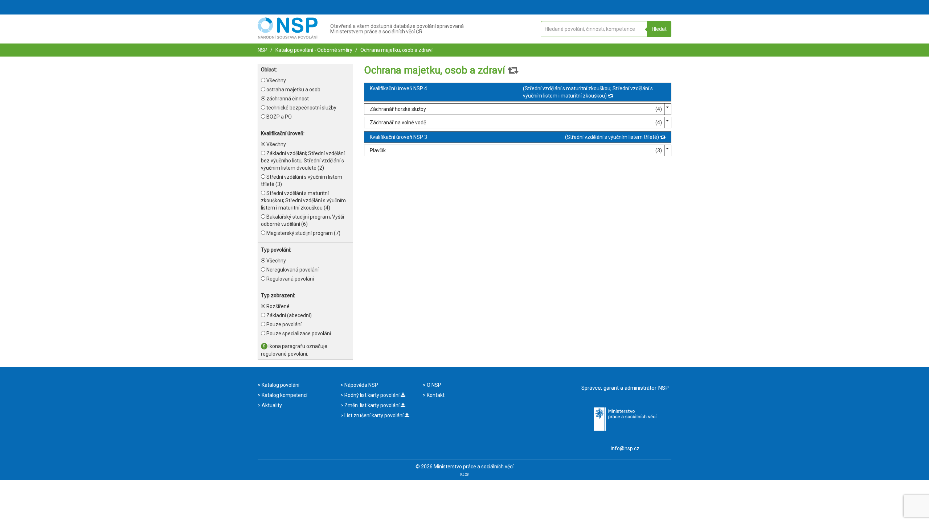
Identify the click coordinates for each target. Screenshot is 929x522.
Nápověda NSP (360, 385)
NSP (262, 50)
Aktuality (271, 405)
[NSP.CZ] (288, 37)
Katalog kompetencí (284, 395)
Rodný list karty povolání (372, 395)
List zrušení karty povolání (374, 415)
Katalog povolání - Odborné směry (313, 50)
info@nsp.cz (625, 448)
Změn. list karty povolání (372, 405)
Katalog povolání (280, 385)
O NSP (433, 385)
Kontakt (435, 395)
